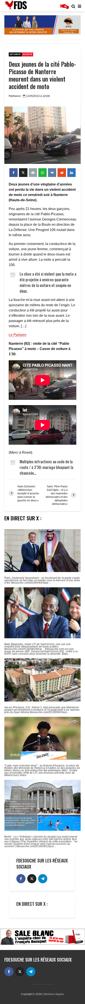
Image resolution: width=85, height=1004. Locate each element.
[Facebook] (21, 878)
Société (27, 54)
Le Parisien (17, 335)
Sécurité (15, 54)
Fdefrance (15, 96)
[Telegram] (42, 878)
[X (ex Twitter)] (31, 878)
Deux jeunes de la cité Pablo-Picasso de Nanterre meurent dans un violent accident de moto (42, 75)
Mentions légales (54, 994)
